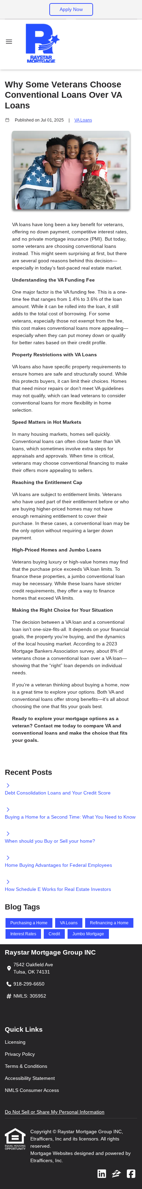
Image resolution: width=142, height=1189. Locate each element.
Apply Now (71, 9)
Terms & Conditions (26, 1066)
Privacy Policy (20, 1054)
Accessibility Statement (30, 1078)
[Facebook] (131, 1174)
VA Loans (83, 120)
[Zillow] (116, 1174)
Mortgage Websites (52, 1153)
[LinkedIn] (102, 1174)
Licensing (15, 1042)
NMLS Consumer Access (32, 1090)
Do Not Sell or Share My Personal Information (54, 1112)
